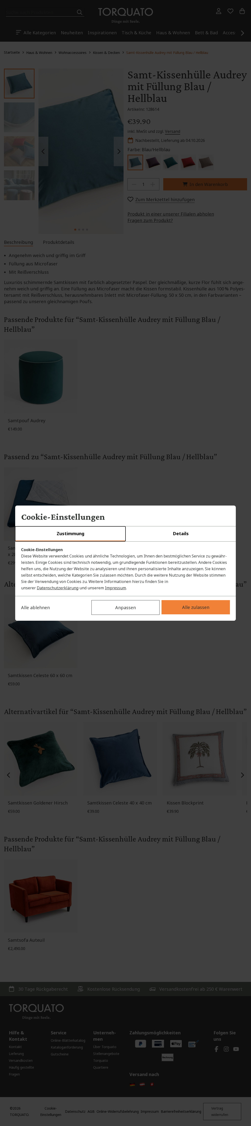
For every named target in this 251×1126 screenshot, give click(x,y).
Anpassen (125, 607)
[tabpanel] (125, 569)
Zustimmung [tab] (70, 533)
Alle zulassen (195, 607)
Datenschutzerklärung (57, 588)
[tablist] (125, 534)
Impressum (115, 588)
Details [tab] (181, 533)
